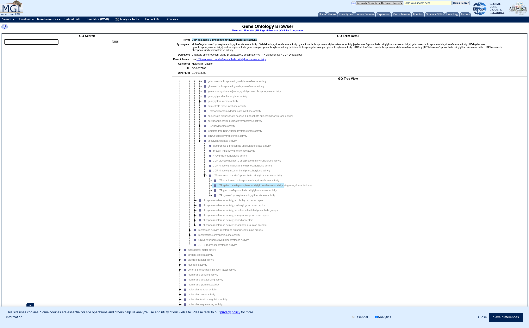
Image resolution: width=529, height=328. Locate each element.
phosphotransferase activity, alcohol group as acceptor (233, 200)
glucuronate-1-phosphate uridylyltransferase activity (242, 145)
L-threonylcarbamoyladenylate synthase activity (234, 111)
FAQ (17, 14)
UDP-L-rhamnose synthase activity (217, 245)
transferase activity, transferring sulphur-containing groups (230, 230)
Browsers (172, 19)
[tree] (348, 198)
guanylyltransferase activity (223, 101)
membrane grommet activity (203, 284)
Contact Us (152, 19)
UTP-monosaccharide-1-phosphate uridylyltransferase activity (231, 59)
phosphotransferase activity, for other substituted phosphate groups (240, 210)
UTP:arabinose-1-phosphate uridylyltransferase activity (248, 180)
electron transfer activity (201, 259)
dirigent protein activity (200, 254)
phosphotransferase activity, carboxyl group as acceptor (234, 205)
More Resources (47, 19)
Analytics (384, 317)
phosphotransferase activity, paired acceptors (228, 220)
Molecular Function (243, 30)
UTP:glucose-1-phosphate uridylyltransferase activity (247, 190)
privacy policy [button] (230, 312)
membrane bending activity (203, 274)
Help (11, 14)
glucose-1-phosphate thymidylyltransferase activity (236, 86)
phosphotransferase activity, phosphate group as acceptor (235, 225)
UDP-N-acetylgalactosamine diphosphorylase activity (242, 165)
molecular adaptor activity (202, 289)
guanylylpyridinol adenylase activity (228, 96)
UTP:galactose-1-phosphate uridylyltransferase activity (250, 185)
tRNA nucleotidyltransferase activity (227, 135)
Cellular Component (292, 30)
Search (6, 19)
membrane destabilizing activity (205, 279)
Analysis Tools (129, 19)
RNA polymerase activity (221, 126)
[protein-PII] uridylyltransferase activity (234, 150)
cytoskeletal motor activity (202, 249)
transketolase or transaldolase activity (219, 235)
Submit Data (72, 19)
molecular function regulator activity (208, 299)
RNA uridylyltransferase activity (230, 155)
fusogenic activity (197, 264)
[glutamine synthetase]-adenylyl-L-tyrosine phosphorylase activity (244, 91)
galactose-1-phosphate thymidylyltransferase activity (237, 81)
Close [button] (482, 317)
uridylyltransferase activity (222, 140)
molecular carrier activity (201, 294)
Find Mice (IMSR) (98, 19)
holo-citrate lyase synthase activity (227, 106)
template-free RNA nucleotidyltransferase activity (235, 131)
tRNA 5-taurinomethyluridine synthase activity (223, 240)
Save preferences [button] (506, 317)
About (4, 14)
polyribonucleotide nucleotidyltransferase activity (235, 121)
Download (24, 19)
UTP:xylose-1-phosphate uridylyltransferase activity (246, 195)
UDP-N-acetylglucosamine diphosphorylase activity (241, 170)
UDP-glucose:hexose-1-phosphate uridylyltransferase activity (247, 160)
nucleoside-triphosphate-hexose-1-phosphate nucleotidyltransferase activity (250, 116)
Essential (361, 317)
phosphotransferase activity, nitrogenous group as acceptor (236, 215)
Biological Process (267, 30)
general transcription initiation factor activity (212, 269)
